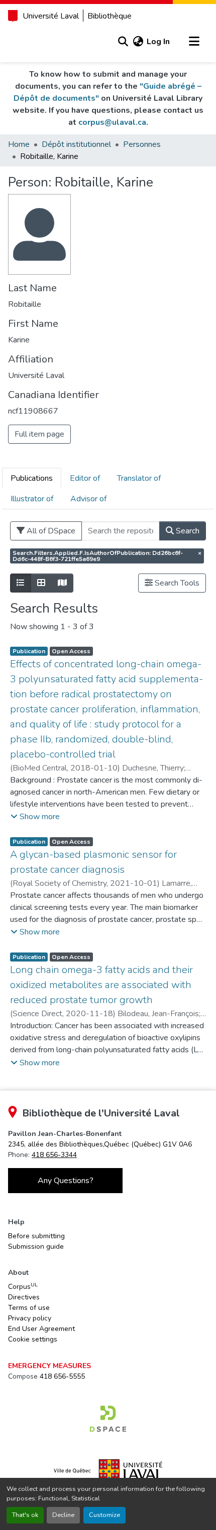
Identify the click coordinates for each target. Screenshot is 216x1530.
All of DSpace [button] (50, 530)
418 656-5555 (62, 1376)
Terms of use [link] (29, 1307)
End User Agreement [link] (41, 1328)
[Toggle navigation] (194, 41)
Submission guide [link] (36, 1246)
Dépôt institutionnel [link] (76, 144)
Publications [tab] (32, 478)
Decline (63, 1514)
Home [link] (19, 144)
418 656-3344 (54, 1155)
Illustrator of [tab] (32, 498)
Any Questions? (65, 1180)
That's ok (25, 1514)
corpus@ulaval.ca (112, 122)
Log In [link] (158, 41)
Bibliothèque (109, 16)
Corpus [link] (23, 1286)
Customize (104, 1514)
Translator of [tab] (139, 478)
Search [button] (186, 530)
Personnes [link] (142, 144)
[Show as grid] (41, 583)
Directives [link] (24, 1297)
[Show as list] (20, 583)
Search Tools (176, 583)
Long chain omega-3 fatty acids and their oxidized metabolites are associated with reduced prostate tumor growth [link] (101, 985)
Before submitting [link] (36, 1236)
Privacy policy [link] (29, 1318)
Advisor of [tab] (88, 498)
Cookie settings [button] (32, 1339)
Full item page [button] (39, 434)
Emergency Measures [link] (49, 1366)
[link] (100, 1144)
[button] (123, 42)
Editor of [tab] (85, 478)
